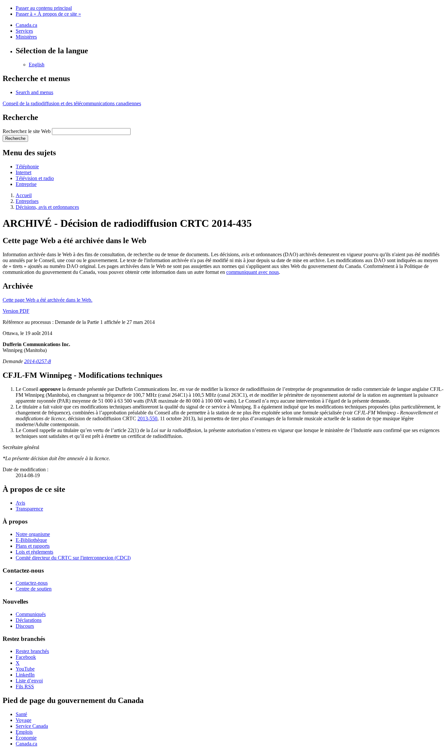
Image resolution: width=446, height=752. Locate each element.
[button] (34, 92)
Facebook (26, 657)
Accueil (24, 195)
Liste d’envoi (29, 680)
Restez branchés (32, 651)
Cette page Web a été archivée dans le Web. (47, 300)
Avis (20, 503)
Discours (25, 626)
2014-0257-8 (37, 361)
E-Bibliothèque (31, 540)
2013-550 (147, 418)
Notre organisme (33, 534)
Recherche (15, 138)
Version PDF (16, 311)
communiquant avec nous (252, 272)
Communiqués (31, 614)
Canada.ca (26, 25)
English (36, 64)
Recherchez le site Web (27, 131)
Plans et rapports (33, 546)
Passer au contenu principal (44, 8)
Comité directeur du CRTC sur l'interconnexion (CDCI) (73, 557)
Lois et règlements (34, 552)
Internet (23, 172)
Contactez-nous (32, 583)
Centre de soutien (34, 589)
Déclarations (28, 620)
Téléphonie (27, 166)
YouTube (25, 669)
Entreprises (27, 201)
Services (24, 31)
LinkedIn (25, 674)
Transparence (29, 508)
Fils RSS (25, 686)
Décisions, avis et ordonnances (47, 207)
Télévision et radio (35, 178)
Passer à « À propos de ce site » (48, 14)
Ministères (26, 37)
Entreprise (26, 184)
